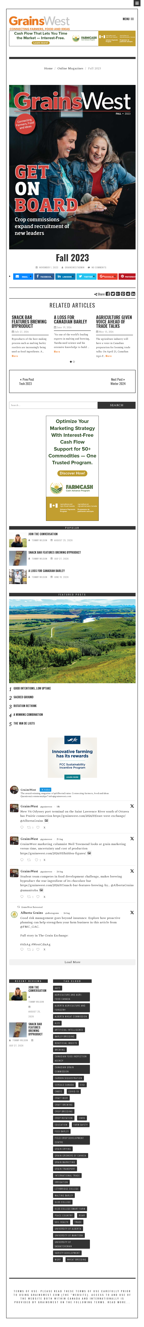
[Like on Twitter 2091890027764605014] (39, 949)
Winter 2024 (118, 383)
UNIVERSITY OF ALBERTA (68, 1228)
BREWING (60, 1049)
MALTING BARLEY (64, 1195)
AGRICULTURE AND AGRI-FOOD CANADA (68, 996)
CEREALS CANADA (64, 1084)
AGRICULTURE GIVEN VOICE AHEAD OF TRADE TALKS (72, 321)
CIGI (82, 1084)
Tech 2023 (25, 383)
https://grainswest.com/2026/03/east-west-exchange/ (89, 816)
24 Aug (60, 871)
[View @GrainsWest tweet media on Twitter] (46, 820)
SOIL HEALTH (61, 1222)
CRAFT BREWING (64, 1104)
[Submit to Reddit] (128, 293)
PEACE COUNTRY (64, 1215)
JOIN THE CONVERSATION (43, 534)
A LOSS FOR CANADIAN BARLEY (28, 319)
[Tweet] (113, 293)
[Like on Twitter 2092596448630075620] (39, 827)
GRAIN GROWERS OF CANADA (70, 1155)
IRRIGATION (61, 1182)
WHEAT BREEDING (76, 1259)
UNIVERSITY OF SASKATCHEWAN (63, 1244)
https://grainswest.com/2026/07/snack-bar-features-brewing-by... (65, 885)
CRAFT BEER (61, 1098)
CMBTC (58, 1091)
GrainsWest (29, 806)
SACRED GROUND (23, 697)
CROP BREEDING (64, 1111)
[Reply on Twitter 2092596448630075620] (22, 827)
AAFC (57, 988)
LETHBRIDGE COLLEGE (67, 1188)
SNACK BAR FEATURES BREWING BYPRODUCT (54, 552)
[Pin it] (123, 293)
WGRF (58, 1259)
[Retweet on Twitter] (18, 907)
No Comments (99, 267)
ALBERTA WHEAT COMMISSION (71, 1016)
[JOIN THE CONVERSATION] (18, 539)
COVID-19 (73, 1091)
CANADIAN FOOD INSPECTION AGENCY (71, 1058)
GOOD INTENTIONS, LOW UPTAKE (32, 688)
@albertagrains (52, 913)
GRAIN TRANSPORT (65, 1168)
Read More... (119, 1302)
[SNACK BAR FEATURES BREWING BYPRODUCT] (18, 558)
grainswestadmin (74, 267)
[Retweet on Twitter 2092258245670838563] (30, 860)
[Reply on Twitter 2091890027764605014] (22, 949)
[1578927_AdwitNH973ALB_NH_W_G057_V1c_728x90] (72, 38)
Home (48, 68)
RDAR (82, 1215)
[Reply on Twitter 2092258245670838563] (22, 860)
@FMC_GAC (29, 926)
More (15, 351)
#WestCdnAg (41, 944)
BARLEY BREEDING (65, 1036)
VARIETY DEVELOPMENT (67, 1252)
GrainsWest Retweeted (31, 907)
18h (58, 806)
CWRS (82, 1117)
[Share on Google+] (118, 293)
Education (61, 1124)
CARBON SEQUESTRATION (68, 1078)
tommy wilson (39, 540)
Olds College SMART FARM (70, 1208)
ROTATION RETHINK (25, 706)
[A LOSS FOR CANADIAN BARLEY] (18, 576)
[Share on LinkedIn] (133, 293)
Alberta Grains (32, 913)
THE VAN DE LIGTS (24, 723)
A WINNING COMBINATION (28, 714)
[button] (128, 19)
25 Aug (60, 839)
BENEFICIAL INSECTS (66, 1043)
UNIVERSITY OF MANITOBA (69, 1235)
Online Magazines (70, 68)
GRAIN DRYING (63, 1148)
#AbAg (25, 944)
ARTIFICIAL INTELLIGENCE (69, 1029)
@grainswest (46, 806)
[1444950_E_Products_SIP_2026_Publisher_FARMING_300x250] (72, 757)
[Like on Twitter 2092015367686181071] (39, 897)
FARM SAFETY (81, 1124)
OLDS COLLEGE (63, 1202)
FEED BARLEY (62, 1131)
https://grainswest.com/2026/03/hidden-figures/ (53, 853)
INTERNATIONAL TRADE (67, 1175)
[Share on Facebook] (108, 293)
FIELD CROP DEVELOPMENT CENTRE (69, 1140)
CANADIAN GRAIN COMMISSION (64, 1069)
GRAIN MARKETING (65, 1162)
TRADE (78, 1222)
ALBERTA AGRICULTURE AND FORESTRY (70, 1007)
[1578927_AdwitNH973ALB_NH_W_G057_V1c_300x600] (72, 468)
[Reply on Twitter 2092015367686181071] (22, 897)
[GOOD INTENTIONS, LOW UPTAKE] (72, 641)
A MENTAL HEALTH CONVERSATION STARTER (112, 321)
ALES (57, 1023)
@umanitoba (29, 890)
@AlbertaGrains (31, 820)
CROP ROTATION (64, 1117)
